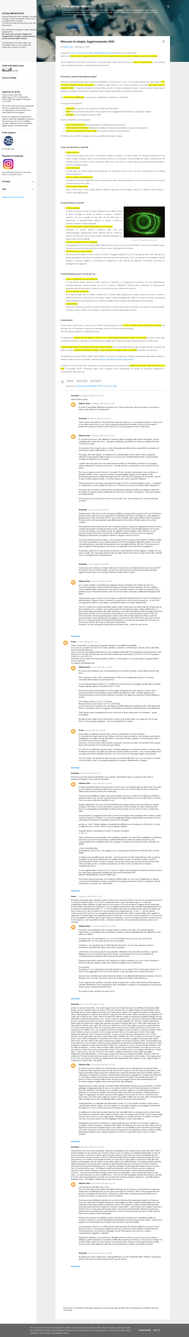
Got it (156, 1330)
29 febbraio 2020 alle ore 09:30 (102, 436)
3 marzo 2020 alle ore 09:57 (101, 581)
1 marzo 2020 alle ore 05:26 (98, 564)
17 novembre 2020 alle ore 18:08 (103, 926)
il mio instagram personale (78, 24)
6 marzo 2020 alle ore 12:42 (101, 783)
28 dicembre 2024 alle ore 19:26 (92, 1004)
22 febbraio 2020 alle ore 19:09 (91, 396)
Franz (73, 642)
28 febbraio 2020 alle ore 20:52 (99, 418)
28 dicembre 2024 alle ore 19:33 (92, 1147)
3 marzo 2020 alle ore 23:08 (101, 667)
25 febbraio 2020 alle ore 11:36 (102, 404)
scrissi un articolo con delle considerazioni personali (91, 53)
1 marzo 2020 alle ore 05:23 (98, 510)
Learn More (144, 1330)
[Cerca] (168, 7)
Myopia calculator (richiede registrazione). (116, 359)
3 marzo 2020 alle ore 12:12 (87, 642)
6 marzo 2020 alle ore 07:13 (90, 773)
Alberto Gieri (84, 403)
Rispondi (75, 636)
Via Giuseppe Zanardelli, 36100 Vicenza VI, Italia (96, 386)
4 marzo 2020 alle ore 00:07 (95, 730)
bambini (70, 381)
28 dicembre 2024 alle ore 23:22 (103, 1065)
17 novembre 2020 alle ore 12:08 (89, 896)
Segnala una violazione (13, 197)
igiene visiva (82, 381)
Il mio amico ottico (75, 6)
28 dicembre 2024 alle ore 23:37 (103, 1183)
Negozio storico (73, 27)
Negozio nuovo (73, 29)
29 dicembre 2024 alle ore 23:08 (100, 1253)
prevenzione (96, 381)
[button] (163, 42)
